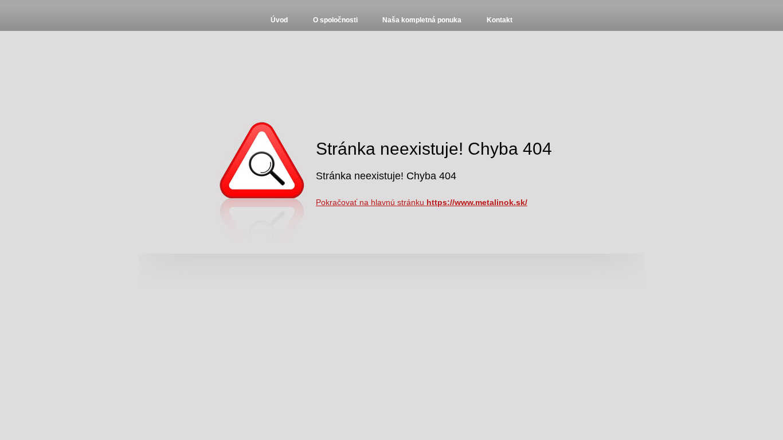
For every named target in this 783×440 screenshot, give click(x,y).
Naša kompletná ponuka (421, 20)
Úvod (279, 20)
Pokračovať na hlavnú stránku (421, 202)
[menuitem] (279, 20)
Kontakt (499, 20)
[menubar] (391, 20)
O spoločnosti (335, 20)
